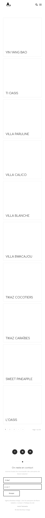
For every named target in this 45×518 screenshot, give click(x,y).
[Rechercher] (35, 4)
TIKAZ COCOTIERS (19, 297)
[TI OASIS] (22, 74)
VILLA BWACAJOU (19, 256)
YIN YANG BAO (16, 52)
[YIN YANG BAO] (22, 33)
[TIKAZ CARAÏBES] (22, 319)
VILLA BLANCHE (18, 215)
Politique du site (29, 503)
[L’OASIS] (22, 400)
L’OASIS (11, 420)
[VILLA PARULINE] (22, 115)
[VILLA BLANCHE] (22, 196)
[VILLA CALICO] (22, 155)
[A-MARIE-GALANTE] (18, 4)
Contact (19, 503)
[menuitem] (35, 4)
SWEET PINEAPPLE (19, 379)
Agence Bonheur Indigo (12, 501)
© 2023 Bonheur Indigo (22, 510)
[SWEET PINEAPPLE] (22, 360)
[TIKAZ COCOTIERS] (22, 278)
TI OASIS (12, 93)
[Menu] (40, 4)
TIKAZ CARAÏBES (18, 338)
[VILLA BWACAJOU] (22, 237)
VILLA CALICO (16, 175)
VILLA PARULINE (17, 134)
